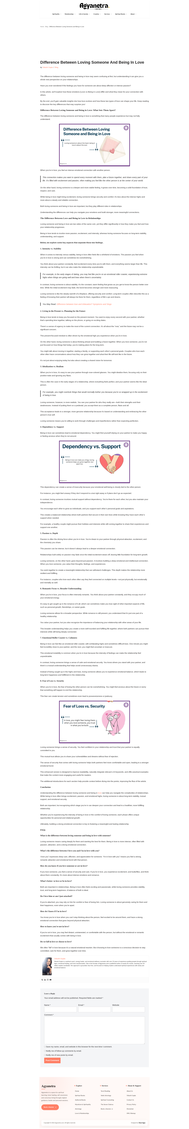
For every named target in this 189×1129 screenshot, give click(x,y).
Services (107, 14)
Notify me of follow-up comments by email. (64, 1051)
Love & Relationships (82, 1113)
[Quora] (42, 980)
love (99, 793)
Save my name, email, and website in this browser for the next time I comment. (79, 1047)
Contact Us (130, 1100)
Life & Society (83, 14)
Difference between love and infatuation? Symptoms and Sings (84, 304)
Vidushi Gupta (48, 67)
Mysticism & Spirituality (83, 1104)
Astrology (78, 1109)
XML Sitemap (131, 1113)
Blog (46, 26)
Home (42, 26)
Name (47, 1005)
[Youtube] (50, 980)
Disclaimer (130, 1109)
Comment (49, 1015)
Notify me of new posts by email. (59, 1055)
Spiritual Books (120, 14)
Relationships (69, 14)
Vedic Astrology (106, 1095)
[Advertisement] (94, 43)
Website (115, 1005)
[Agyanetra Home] (94, 7)
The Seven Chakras (107, 1104)
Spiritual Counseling (107, 1100)
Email (81, 1005)
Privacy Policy (131, 1104)
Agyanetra (48, 1086)
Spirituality (55, 14)
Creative (96, 14)
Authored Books (80, 1100)
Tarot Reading (105, 1091)
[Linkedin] (45, 980)
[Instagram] (48, 980)
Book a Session (49, 1107)
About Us (130, 1091)
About (132, 14)
